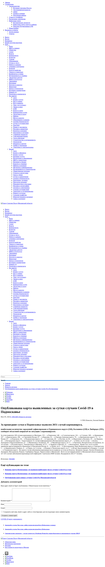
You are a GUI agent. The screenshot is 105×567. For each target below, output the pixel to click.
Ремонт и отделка (19, 193)
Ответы (11, 34)
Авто (15, 98)
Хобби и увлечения (20, 145)
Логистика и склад (19, 114)
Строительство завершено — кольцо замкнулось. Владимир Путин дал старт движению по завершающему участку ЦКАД (42, 533)
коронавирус (17, 519)
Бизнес (11, 149)
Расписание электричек (17, 19)
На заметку (13, 96)
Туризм (11, 59)
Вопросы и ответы (11, 30)
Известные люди (15, 21)
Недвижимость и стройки (18, 76)
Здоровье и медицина (16, 66)
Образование (13, 61)
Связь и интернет (19, 199)
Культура (12, 57)
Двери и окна (18, 107)
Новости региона (11, 387)
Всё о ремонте (18, 103)
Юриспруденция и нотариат (23, 197)
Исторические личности (21, 23)
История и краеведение (17, 90)
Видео (7, 39)
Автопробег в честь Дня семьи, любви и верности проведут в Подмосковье (27, 529)
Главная (7, 383)
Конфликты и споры (16, 74)
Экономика (13, 81)
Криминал (8, 41)
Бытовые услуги (19, 156)
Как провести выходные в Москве (17, 547)
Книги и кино (18, 110)
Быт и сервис (17, 101)
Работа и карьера (15, 65)
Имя (2, 504)
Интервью (12, 83)
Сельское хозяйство (20, 195)
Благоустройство (15, 70)
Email (3, 508)
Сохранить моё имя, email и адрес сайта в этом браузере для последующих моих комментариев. (36, 512)
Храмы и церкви (19, 13)
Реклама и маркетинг (20, 129)
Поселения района (19, 15)
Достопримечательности (21, 10)
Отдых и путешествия (21, 123)
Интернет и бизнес (19, 162)
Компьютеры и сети (20, 112)
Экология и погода (15, 77)
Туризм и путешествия (21, 189)
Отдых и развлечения (20, 177)
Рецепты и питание (20, 131)
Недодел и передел (15, 85)
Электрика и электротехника (23, 147)
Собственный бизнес (20, 136)
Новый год (13, 92)
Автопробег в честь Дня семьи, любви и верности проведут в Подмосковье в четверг (30, 525)
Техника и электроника (21, 188)
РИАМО (12, 459)
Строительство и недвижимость (24, 140)
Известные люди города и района (25, 24)
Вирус (7, 37)
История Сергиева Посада (22, 8)
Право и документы (20, 127)
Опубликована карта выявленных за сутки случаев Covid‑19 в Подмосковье (31, 389)
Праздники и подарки (21, 132)
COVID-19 (4, 519)
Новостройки (13, 28)
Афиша (7, 2)
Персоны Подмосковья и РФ (23, 26)
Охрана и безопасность (21, 178)
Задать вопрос (14, 32)
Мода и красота (18, 118)
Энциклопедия (14, 6)
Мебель (15, 116)
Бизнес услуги (18, 99)
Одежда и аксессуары (20, 173)
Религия (12, 68)
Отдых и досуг (14, 63)
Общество (12, 50)
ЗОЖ (15, 109)
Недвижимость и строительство (24, 169)
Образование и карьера (21, 120)
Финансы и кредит (19, 144)
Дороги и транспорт (16, 72)
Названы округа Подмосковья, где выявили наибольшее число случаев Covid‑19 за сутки (38, 470)
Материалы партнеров (13, 544)
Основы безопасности (21, 121)
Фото (11, 46)
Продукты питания (20, 182)
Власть (11, 54)
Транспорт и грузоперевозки (23, 191)
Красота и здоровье (20, 164)
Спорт (11, 52)
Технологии (17, 142)
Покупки (16, 125)
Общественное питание (21, 171)
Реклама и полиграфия (21, 186)
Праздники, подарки (20, 180)
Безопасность (13, 55)
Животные (13, 87)
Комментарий (6, 501)
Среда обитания (18, 138)
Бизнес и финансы (19, 153)
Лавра (15, 12)
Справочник (9, 4)
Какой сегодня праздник (13, 43)
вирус (11, 519)
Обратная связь (10, 542)
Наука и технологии (16, 88)
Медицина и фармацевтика (22, 167)
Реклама (8, 545)
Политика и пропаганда (17, 94)
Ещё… (7, 44)
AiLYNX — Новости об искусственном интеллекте (27, 554)
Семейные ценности (20, 134)
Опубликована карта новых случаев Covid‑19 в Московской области (30, 477)
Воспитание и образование (22, 158)
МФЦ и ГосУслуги (15, 79)
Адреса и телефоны (16, 17)
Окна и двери (18, 175)
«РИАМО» (15, 417)
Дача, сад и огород (19, 105)
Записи (7, 385)
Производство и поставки (22, 184)
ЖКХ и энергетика (19, 160)
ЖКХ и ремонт (14, 48)
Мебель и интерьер (19, 166)
